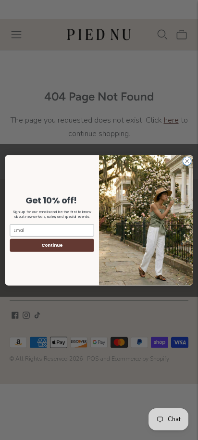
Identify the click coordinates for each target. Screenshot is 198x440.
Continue (51, 245)
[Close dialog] (187, 161)
